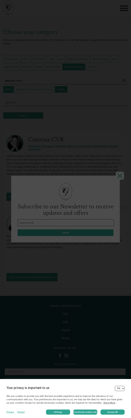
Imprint (21, 412)
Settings (58, 412)
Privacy (10, 412)
